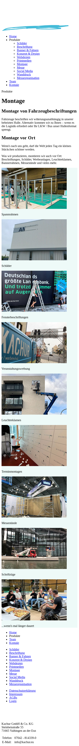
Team (12, 81)
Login (12, 701)
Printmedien (24, 60)
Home (13, 36)
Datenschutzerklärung (22, 690)
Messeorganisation (28, 78)
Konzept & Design (28, 53)
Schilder (22, 43)
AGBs (13, 697)
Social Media (25, 71)
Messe (21, 67)
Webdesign (23, 57)
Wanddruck (24, 74)
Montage (22, 64)
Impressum (15, 694)
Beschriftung (24, 46)
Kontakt (14, 85)
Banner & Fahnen (28, 50)
